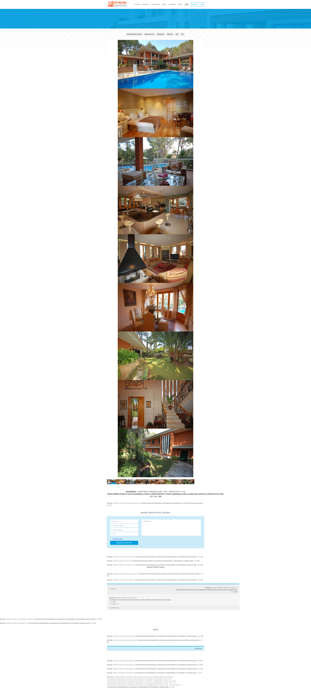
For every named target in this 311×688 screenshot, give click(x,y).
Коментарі (170, 34)
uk (187, 4)
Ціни (177, 34)
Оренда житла (155, 4)
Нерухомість (145, 4)
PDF (182, 34)
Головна (137, 4)
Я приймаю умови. (117, 539)
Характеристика (149, 34)
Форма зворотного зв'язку (134, 34)
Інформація (172, 4)
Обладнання (160, 34)
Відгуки (164, 4)
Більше (180, 4)
